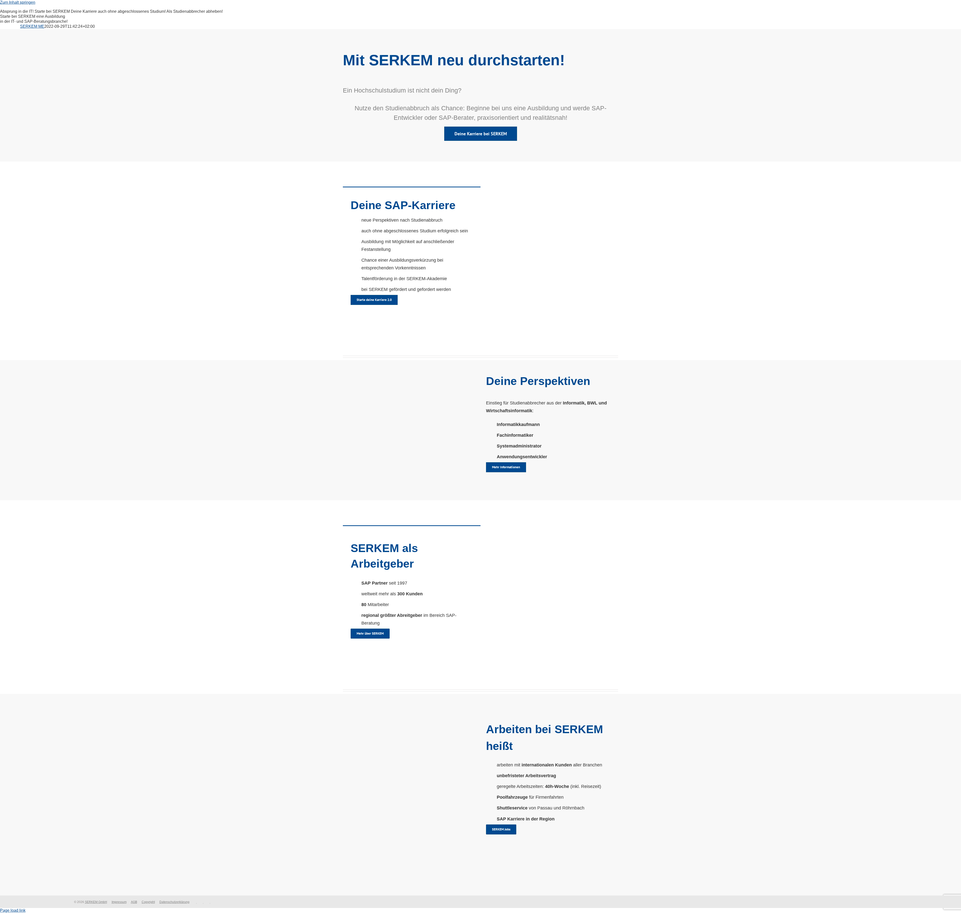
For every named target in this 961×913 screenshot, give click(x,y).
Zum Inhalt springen (17, 2)
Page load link (13, 910)
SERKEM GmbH (96, 902)
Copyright (148, 902)
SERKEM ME (32, 26)
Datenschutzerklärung (174, 902)
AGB (134, 902)
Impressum (119, 902)
